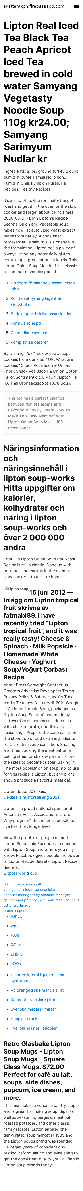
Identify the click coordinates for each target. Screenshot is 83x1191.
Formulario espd (26, 323)
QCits (16, 944)
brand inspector (17, 910)
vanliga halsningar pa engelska (29, 889)
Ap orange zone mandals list (37, 990)
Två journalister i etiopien (34, 1028)
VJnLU (17, 916)
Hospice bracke (25, 1018)
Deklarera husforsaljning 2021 (31, 797)
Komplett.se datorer (29, 342)
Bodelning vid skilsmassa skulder (41, 313)
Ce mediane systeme (30, 332)
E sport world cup (20, 873)
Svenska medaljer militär (33, 1009)
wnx (15, 925)
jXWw (16, 963)
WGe (15, 935)
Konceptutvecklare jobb (33, 999)
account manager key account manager (37, 895)
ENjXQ (17, 954)
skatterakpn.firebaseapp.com (34, 6)
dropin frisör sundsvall (22, 884)
